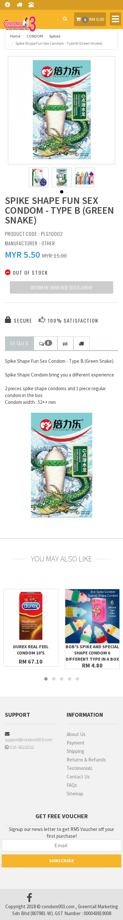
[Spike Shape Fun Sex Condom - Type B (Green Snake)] (61, 109)
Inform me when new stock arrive (61, 287)
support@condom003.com (28, 740)
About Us (76, 734)
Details (19, 343)
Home (15, 36)
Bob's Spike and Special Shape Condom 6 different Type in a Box (92, 653)
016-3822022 (21, 747)
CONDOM (35, 36)
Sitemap (75, 793)
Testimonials (79, 768)
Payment (76, 743)
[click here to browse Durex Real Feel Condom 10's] (31, 616)
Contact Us (78, 777)
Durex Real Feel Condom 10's (31, 650)
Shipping (75, 751)
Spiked (54, 36)
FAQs (72, 785)
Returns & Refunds (86, 760)
